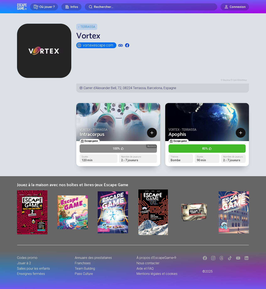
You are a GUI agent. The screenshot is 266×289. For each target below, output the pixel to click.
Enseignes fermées (31, 274)
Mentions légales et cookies (157, 274)
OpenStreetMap (240, 80)
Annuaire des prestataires (93, 258)
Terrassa (87, 26)
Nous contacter (148, 263)
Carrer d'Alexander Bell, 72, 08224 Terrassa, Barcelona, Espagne (130, 88)
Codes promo (27, 258)
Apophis (177, 134)
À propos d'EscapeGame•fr (156, 258)
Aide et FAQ (145, 269)
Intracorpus (92, 134)
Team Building (85, 269)
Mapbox (226, 80)
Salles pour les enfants (33, 269)
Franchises (83, 263)
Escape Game (22, 6)
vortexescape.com (98, 45)
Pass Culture (84, 274)
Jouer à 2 (24, 263)
